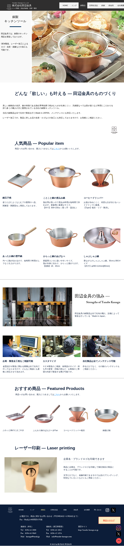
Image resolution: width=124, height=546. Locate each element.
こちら (56, 149)
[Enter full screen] (68, 323)
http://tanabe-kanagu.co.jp (88, 530)
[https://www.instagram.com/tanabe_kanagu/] (107, 510)
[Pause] (5, 323)
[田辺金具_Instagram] (118, 527)
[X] (118, 534)
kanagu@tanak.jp (33, 537)
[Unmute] (10, 323)
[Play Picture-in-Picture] (64, 323)
